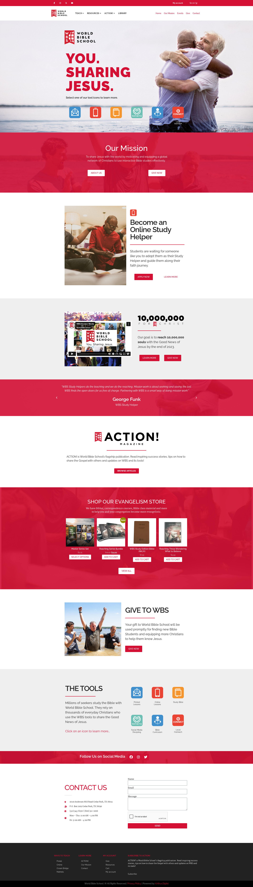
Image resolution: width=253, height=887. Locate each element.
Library (122, 13)
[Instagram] (60, 3)
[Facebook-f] (54, 3)
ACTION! (108, 13)
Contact (196, 13)
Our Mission (169, 13)
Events (180, 13)
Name (131, 779)
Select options (80, 557)
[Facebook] (131, 757)
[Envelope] (72, 3)
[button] (56, 397)
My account (178, 3)
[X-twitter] (66, 3)
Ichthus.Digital (162, 883)
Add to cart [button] (111, 557)
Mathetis (60, 872)
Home (158, 13)
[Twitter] (145, 757)
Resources (93, 13)
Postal (59, 861)
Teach (78, 13)
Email (131, 788)
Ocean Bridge (63, 868)
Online (59, 865)
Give (188, 13)
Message (132, 797)
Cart (107, 868)
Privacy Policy (134, 883)
